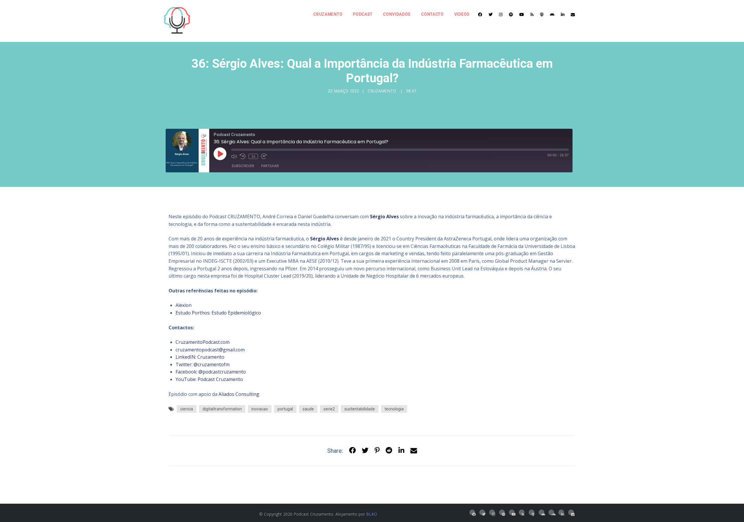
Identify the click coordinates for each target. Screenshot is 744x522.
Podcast (363, 14)
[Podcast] (542, 14)
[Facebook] (480, 14)
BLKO (371, 514)
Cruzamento (327, 14)
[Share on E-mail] (413, 451)
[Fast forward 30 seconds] (264, 156)
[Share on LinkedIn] (401, 451)
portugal (285, 409)
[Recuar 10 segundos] (243, 156)
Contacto (432, 14)
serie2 (329, 409)
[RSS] (532, 14)
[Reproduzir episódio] (220, 153)
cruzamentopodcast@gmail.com (210, 349)
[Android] (552, 14)
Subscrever (243, 165)
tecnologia (394, 409)
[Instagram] (501, 14)
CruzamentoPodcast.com (203, 342)
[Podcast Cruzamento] (177, 21)
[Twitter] (490, 14)
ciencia (186, 409)
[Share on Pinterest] (377, 451)
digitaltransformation (222, 409)
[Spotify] (511, 14)
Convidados (397, 14)
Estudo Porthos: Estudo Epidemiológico (218, 313)
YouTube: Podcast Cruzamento (209, 379)
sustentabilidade (359, 409)
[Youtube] (521, 14)
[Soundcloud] (551, 512)
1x (253, 156)
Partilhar (270, 165)
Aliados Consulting (239, 394)
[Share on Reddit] (389, 451)
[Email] (573, 14)
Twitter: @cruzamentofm (203, 364)
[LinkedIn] (563, 14)
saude (308, 409)
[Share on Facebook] (352, 451)
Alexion (184, 305)
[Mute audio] (234, 156)
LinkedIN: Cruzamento (200, 357)
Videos (462, 14)
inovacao (259, 409)
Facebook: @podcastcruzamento (211, 372)
